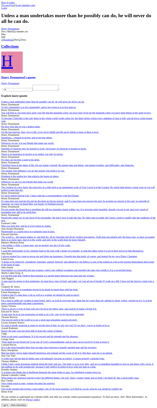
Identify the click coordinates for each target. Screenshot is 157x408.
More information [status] (18, 405)
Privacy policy (33, 399)
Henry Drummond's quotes (18, 77)
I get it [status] (5, 405)
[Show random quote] (6, 39)
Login (4, 8)
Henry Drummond (10, 28)
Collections (10, 46)
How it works (8, 2)
